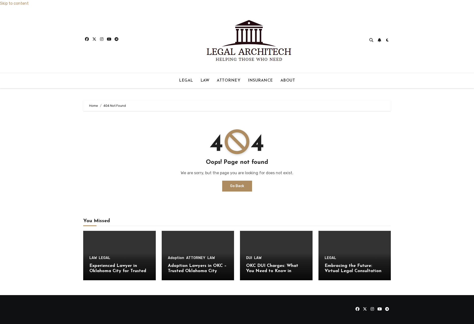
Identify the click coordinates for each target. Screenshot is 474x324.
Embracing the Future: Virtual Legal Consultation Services (353, 271)
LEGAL (186, 81)
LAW (205, 81)
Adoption (176, 258)
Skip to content (14, 3)
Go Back (237, 186)
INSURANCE (260, 81)
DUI (249, 258)
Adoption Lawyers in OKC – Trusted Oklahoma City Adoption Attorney (197, 271)
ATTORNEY (228, 81)
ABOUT (287, 81)
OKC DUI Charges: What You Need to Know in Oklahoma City (272, 271)
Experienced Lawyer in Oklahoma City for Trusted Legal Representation (117, 271)
